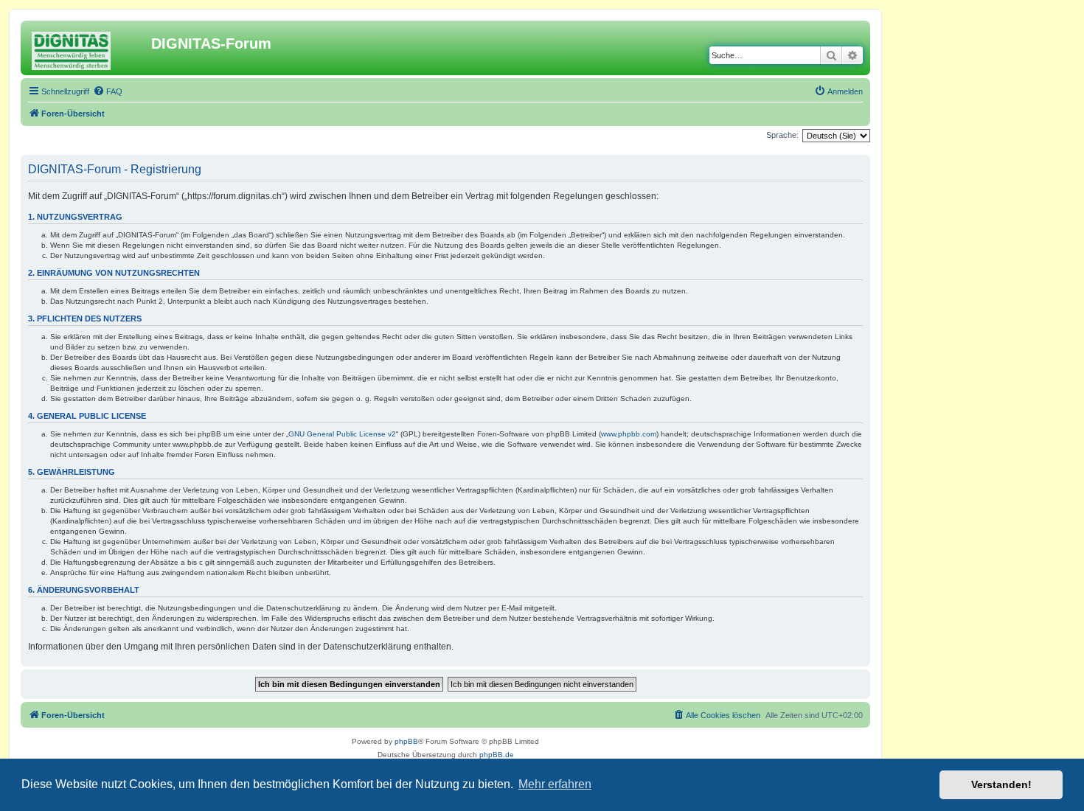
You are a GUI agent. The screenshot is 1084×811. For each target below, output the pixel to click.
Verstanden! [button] (1001, 784)
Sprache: (782, 134)
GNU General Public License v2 (342, 434)
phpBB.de (496, 755)
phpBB (406, 741)
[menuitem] (107, 91)
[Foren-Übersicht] (87, 48)
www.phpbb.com (628, 434)
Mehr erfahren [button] (554, 784)
